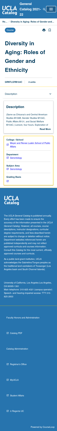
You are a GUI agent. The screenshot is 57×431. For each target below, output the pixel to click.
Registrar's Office (18, 364)
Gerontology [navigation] (16, 157)
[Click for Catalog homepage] (9, 10)
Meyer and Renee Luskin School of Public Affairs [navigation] (30, 144)
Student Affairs (17, 395)
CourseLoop (49, 426)
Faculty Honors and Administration (23, 317)
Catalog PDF (16, 333)
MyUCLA (14, 379)
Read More (45, 129)
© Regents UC (17, 410)
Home (5, 21)
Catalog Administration (17, 348)
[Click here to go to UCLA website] (11, 201)
